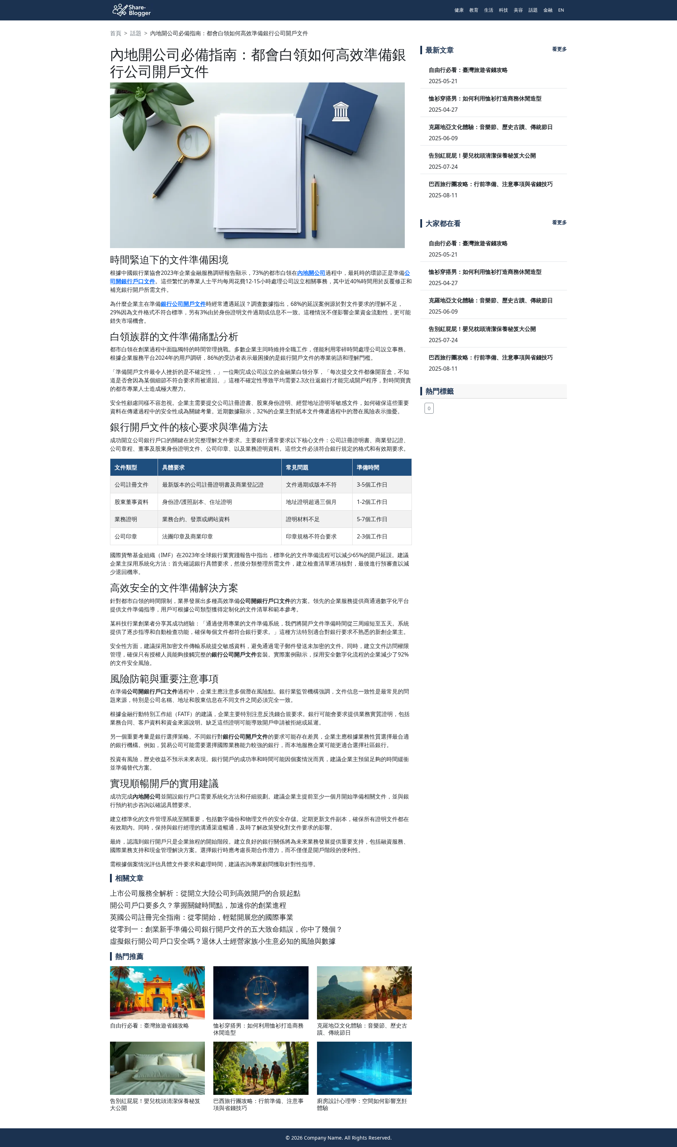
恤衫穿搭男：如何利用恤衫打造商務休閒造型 (258, 1029)
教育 (473, 10)
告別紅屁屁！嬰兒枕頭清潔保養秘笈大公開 (155, 1104)
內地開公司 (311, 273)
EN (561, 10)
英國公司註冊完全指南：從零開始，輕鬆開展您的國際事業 (201, 917)
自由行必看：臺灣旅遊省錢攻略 (149, 1025)
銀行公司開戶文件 (183, 304)
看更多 (559, 49)
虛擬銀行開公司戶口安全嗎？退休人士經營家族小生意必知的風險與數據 (223, 941)
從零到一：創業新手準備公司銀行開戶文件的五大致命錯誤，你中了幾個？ (226, 929)
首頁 (115, 33)
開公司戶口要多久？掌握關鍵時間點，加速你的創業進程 (198, 905)
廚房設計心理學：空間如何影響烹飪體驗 (362, 1104)
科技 (503, 10)
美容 (518, 10)
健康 (459, 10)
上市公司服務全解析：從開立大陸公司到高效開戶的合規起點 (205, 893)
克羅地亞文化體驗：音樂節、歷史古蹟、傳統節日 (362, 1029)
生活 (488, 10)
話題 (533, 10)
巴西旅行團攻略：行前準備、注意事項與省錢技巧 (258, 1104)
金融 (548, 10)
